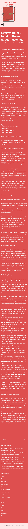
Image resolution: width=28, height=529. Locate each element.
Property (3, 505)
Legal (2, 494)
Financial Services (5, 489)
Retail (2, 507)
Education (3, 481)
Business (3, 476)
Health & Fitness (5, 492)
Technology (4, 513)
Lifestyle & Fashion (6, 497)
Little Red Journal (7, 42)
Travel (2, 515)
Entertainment (4, 484)
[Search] (25, 439)
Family (3, 486)
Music (2, 502)
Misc (2, 500)
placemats (3, 162)
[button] (2, 24)
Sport (2, 510)
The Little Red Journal (10, 3)
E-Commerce (4, 479)
